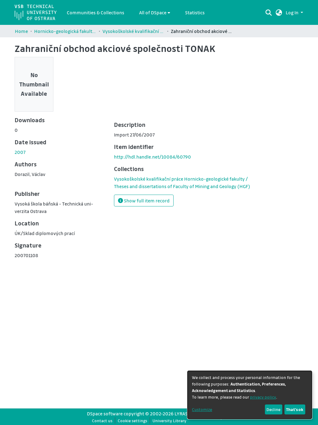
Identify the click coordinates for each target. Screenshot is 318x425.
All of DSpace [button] (152, 12)
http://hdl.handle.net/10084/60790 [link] (152, 157)
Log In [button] (292, 12)
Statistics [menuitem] (195, 12)
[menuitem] (154, 12)
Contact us (102, 420)
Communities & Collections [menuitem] (95, 12)
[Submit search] (269, 12)
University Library (169, 420)
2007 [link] (20, 152)
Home (21, 31)
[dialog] (250, 395)
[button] (279, 12)
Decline (273, 409)
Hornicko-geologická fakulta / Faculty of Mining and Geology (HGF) (65, 31)
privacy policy (263, 397)
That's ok (294, 409)
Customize (202, 409)
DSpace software (105, 413)
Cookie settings (132, 420)
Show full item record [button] (146, 200)
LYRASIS (183, 413)
